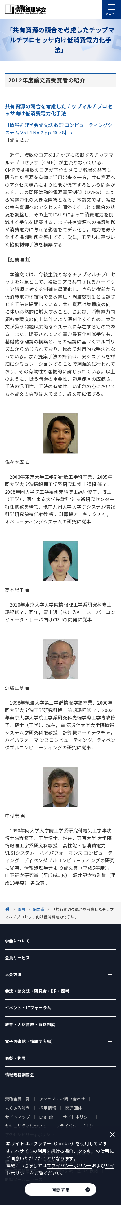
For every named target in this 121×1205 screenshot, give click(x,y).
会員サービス (17, 958)
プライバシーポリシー (69, 1165)
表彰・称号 (15, 1058)
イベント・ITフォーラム (28, 1008)
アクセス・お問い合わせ (62, 1099)
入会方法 (13, 974)
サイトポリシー (77, 1117)
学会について (17, 941)
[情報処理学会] (8, 909)
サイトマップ (17, 1117)
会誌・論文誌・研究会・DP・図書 (37, 991)
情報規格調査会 (19, 1074)
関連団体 (73, 1108)
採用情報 (47, 1108)
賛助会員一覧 (17, 1099)
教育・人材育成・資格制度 (30, 1024)
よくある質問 (17, 1108)
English (46, 1117)
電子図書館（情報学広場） (30, 1041)
